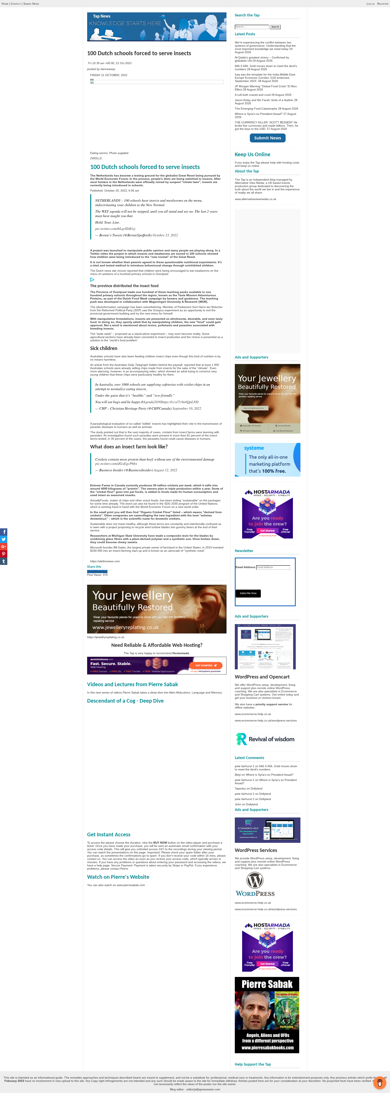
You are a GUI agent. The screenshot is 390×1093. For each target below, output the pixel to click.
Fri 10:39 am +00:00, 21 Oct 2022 (110, 63)
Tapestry (240, 788)
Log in (370, 3)
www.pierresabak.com (131, 885)
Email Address (245, 567)
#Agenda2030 (151, 401)
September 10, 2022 (186, 408)
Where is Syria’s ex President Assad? (259, 113)
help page (103, 865)
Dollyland (256, 788)
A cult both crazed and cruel (253, 94)
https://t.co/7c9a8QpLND (179, 401)
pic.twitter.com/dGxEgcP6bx (116, 463)
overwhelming (152, 307)
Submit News (31, 3)
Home (5, 3)
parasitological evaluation (109, 423)
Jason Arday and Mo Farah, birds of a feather (264, 100)
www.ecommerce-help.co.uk (253, 714)
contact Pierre (119, 868)
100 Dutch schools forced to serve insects (139, 54)
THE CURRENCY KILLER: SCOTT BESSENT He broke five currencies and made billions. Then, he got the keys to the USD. (266, 125)
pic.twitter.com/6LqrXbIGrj (115, 228)
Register (382, 3)
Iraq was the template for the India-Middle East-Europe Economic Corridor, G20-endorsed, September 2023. (265, 78)
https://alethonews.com (105, 561)
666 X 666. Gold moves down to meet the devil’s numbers (266, 768)
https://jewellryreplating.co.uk (105, 637)
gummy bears (185, 527)
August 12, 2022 (165, 469)
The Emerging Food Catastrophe (256, 108)
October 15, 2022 (165, 235)
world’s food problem (123, 340)
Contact (16, 3)
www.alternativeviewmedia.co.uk (255, 199)
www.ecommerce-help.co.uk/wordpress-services (266, 720)
